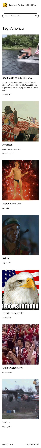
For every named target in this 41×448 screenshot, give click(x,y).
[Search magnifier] (36, 15)
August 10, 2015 (7, 153)
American (7, 145)
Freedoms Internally (13, 313)
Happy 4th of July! (12, 203)
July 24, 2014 (6, 263)
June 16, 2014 (7, 317)
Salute (5, 258)
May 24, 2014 (6, 427)
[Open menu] (3, 10)
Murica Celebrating (12, 368)
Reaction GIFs (14, 5)
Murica (6, 422)
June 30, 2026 (7, 94)
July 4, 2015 (6, 208)
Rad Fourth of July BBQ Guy (17, 78)
